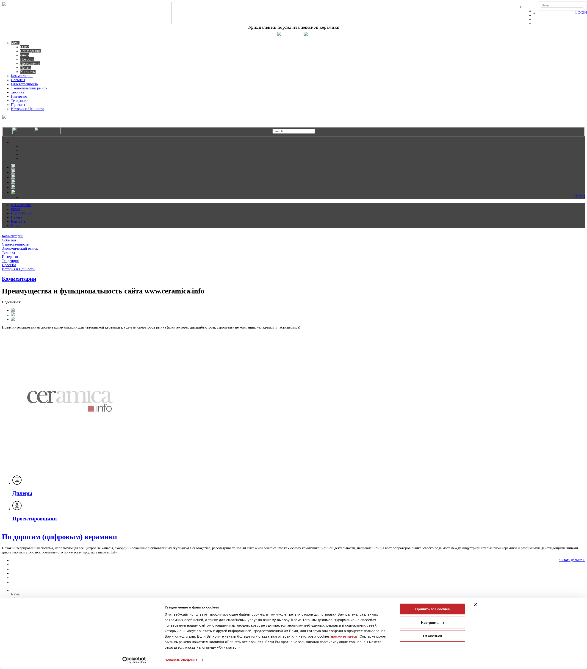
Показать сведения (181, 660)
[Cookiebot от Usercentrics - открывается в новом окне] (134, 660)
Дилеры (22, 493)
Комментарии (22, 76)
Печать (25, 67)
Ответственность (24, 84)
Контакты (28, 72)
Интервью (19, 96)
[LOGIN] (539, 13)
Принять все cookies (432, 609)
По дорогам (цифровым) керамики (59, 537)
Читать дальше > (572, 560)
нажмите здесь (344, 636)
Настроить (430, 622)
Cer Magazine (30, 51)
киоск (24, 55)
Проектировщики (34, 519)
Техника (17, 92)
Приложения (30, 63)
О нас (24, 47)
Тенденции (19, 100)
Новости (27, 59)
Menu (15, 43)
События (18, 80)
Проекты (18, 105)
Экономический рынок (29, 88)
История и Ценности (27, 109)
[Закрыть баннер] (475, 604)
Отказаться (432, 636)
